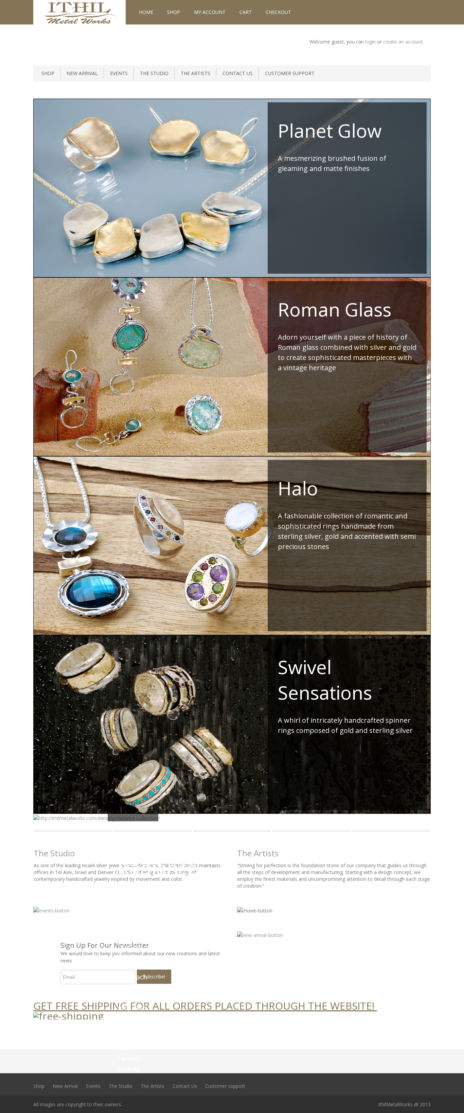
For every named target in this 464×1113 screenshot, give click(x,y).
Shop (173, 12)
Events (119, 73)
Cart (245, 12)
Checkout (278, 12)
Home (146, 12)
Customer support (290, 73)
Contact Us (237, 73)
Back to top (452, 1102)
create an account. (403, 41)
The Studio (154, 73)
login (371, 41)
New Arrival (82, 73)
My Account (210, 12)
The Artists (195, 73)
